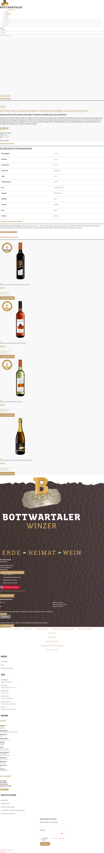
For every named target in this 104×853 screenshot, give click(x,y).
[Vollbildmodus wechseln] (4, 850)
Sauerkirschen (62, 228)
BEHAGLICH (3, 762)
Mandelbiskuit (9, 228)
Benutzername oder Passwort (49, 822)
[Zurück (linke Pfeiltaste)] (1, 852)
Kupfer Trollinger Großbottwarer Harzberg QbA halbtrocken (44, 110)
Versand (5, 137)
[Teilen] (7, 850)
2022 (1, 283)
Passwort (43, 830)
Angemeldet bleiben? (45, 839)
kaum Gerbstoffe (71, 226)
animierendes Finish (58, 226)
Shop (6, 24)
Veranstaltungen (7, 668)
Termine (7, 22)
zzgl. (1, 293)
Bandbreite (6, 681)
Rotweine (3, 781)
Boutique (9, 686)
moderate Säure (19, 228)
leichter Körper (81, 226)
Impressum (16, 629)
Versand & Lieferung (84, 629)
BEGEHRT (2, 727)
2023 (2, 106)
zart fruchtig (78, 228)
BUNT (5, 748)
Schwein (46, 226)
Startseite (4, 661)
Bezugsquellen (8, 702)
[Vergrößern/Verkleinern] (1, 850)
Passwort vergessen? (58, 838)
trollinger (70, 228)
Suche (2, 28)
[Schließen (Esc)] (11, 850)
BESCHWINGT (5, 739)
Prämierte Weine (5, 786)
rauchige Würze (39, 228)
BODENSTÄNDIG (5, 754)
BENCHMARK (9, 731)
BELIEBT (2, 743)
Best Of (8, 708)
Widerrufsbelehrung (42, 629)
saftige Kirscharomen (50, 228)
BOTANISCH (3, 765)
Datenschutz (27, 629)
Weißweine (4, 784)
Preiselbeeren (29, 228)
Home (6, 20)
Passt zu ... (36, 226)
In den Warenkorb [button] (7, 298)
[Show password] (62, 833)
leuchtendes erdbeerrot (93, 226)
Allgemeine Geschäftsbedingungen (63, 629)
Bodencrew (5, 692)
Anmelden (45, 844)
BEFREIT (4, 769)
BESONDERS (3, 735)
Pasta (41, 226)
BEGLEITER (4, 758)
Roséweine (3, 782)
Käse (30, 226)
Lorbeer (2, 228)
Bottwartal (7, 697)
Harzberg (25, 226)
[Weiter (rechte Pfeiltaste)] (4, 852)
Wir (6, 18)
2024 (1, 342)
